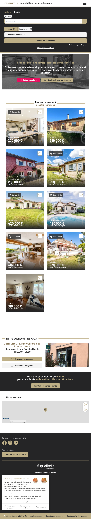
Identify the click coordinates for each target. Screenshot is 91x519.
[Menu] (85, 3)
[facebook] (4, 443)
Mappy (23, 422)
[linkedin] (16, 443)
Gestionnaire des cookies (77, 516)
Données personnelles (54, 516)
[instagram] (10, 443)
